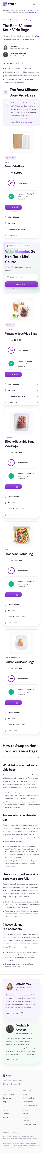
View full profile (12, 1013)
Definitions (27, 1121)
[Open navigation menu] (38, 4)
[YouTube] (15, 1084)
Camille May (14, 46)
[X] (8, 1084)
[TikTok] (19, 1084)
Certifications (28, 1102)
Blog (4, 1102)
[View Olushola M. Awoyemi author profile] (5, 55)
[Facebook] (12, 1084)
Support (5, 1117)
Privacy (25, 1114)
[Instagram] (4, 1084)
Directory (13, 20)
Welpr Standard (28, 1098)
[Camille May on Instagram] (22, 1013)
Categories (7, 1098)
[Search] (34, 4)
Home (5, 20)
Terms (25, 1117)
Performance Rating (30, 1105)
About (25, 1094)
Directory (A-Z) (8, 1094)
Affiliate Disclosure (29, 1124)
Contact (6, 1114)
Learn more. (27, 122)
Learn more (33, 12)
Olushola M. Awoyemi (18, 54)
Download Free (21, 284)
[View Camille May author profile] (5, 47)
